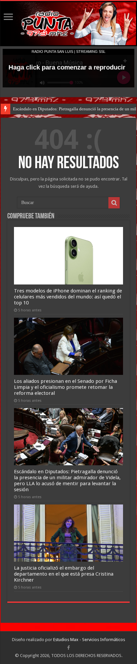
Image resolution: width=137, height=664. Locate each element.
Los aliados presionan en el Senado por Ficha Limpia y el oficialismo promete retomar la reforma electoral (65, 387)
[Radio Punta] (68, 23)
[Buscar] (114, 202)
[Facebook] (68, 648)
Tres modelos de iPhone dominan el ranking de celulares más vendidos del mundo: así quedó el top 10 (68, 297)
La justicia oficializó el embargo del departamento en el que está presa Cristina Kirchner (63, 574)
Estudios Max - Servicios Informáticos (89, 639)
